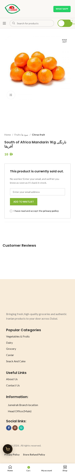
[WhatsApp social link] (21, 427)
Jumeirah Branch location (23, 405)
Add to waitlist (23, 201)
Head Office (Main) (19, 411)
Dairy (9, 342)
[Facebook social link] (8, 427)
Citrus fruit (38, 134)
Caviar (10, 355)
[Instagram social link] (15, 427)
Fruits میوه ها (21, 134)
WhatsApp (62, 8)
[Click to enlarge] (11, 95)
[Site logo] (12, 8)
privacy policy (51, 211)
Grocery (11, 348)
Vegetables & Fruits (18, 336)
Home (7, 134)
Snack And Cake (15, 361)
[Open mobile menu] (4, 23)
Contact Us (13, 385)
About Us (12, 379)
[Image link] (19, 299)
